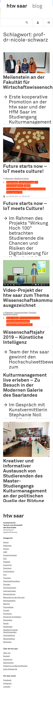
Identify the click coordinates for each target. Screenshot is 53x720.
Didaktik (6, 562)
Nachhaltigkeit (9, 601)
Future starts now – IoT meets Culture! (25, 206)
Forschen (32, 313)
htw (24, 6)
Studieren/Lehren (21, 178)
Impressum (7, 659)
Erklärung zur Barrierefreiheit (15, 666)
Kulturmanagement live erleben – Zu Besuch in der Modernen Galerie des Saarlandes (25, 385)
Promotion (7, 614)
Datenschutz (8, 663)
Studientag (7, 627)
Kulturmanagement (15, 186)
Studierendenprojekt (36, 189)
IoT (36, 182)
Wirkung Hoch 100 (14, 192)
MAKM (27, 186)
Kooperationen (9, 594)
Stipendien (7, 620)
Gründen (6, 584)
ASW (5, 552)
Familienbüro (8, 571)
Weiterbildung (9, 639)
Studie (6, 623)
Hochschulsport (9, 588)
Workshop (7, 642)
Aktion (6, 542)
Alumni (6, 549)
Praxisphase (8, 607)
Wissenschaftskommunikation (19, 325)
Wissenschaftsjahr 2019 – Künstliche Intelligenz (24, 337)
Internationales (9, 591)
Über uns (6, 653)
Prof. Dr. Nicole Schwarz (16, 189)
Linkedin (6, 687)
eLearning (7, 565)
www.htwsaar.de (10, 669)
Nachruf (6, 604)
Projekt (6, 610)
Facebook (7, 680)
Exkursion (7, 568)
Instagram (7, 683)
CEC (5, 559)
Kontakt (6, 656)
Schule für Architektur (12, 617)
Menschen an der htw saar (14, 597)
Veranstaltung (9, 635)
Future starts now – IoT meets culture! (25, 169)
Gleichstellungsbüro (11, 581)
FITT (5, 575)
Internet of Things (26, 182)
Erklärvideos (12, 182)
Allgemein (9, 178)
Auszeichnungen (21, 313)
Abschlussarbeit (9, 632)
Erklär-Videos (12, 318)
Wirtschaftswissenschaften (18, 321)
